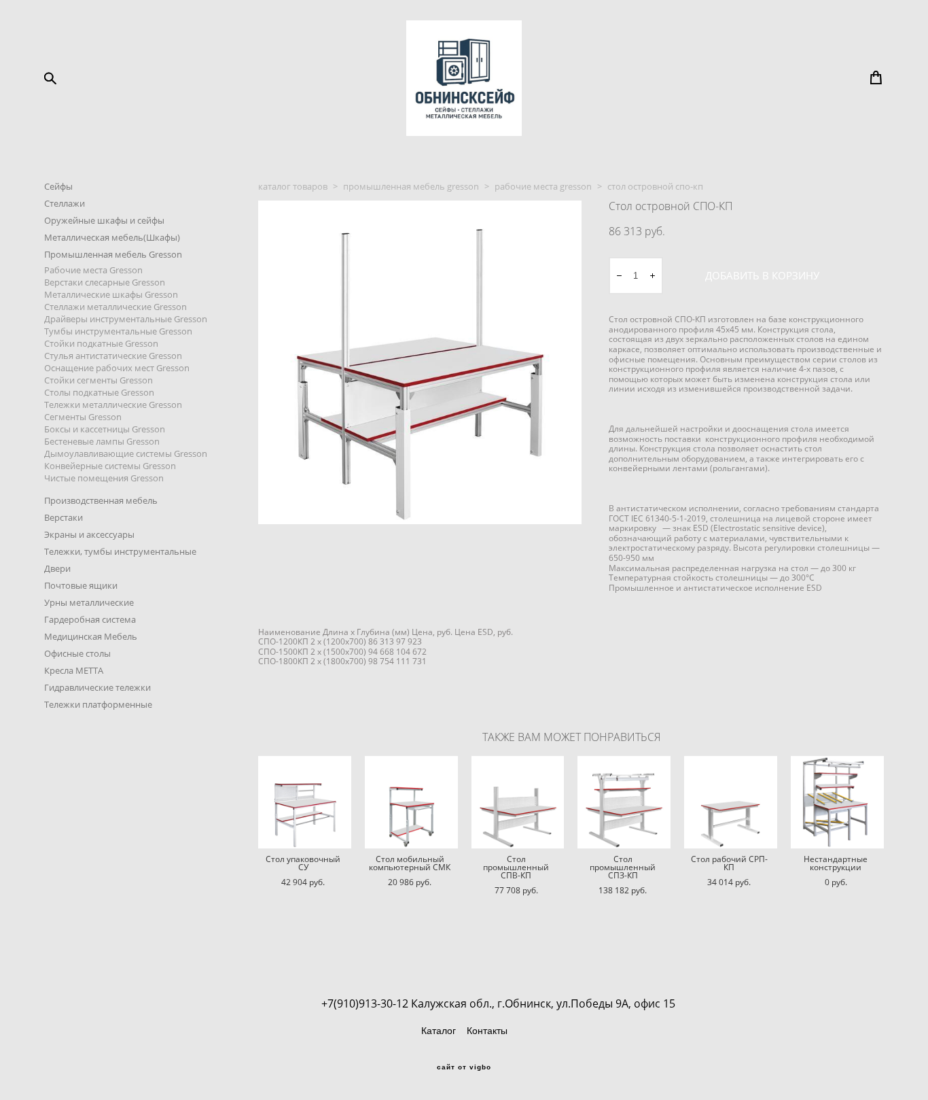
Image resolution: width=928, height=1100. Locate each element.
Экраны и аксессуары (89, 534)
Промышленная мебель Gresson (113, 254)
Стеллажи (64, 203)
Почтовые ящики (81, 585)
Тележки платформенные (98, 704)
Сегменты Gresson (83, 417)
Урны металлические (89, 602)
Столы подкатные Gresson (99, 392)
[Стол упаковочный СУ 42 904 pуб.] (304, 802)
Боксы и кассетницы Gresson (104, 429)
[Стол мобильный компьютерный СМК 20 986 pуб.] (411, 802)
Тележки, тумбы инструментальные (120, 551)
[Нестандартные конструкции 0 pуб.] (837, 802)
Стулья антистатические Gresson (113, 355)
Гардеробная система (90, 619)
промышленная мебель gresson (411, 186)
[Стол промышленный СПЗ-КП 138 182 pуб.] (624, 802)
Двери (57, 568)
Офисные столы (77, 653)
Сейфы (58, 186)
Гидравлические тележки (97, 687)
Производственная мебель (101, 500)
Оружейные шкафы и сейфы (104, 220)
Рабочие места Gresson (93, 270)
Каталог (438, 1030)
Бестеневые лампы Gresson (102, 441)
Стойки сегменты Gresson (98, 380)
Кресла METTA (73, 670)
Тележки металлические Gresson (113, 404)
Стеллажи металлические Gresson (115, 306)
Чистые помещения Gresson (104, 478)
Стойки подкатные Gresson (101, 343)
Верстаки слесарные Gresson (104, 282)
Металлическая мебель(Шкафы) (112, 237)
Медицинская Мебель (90, 636)
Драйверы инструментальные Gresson (125, 319)
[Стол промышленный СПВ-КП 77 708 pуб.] (518, 802)
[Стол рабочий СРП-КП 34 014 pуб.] (730, 802)
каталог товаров (292, 186)
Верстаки (63, 517)
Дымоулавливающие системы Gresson (125, 453)
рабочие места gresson (543, 186)
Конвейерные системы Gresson (110, 466)
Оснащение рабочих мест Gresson (117, 368)
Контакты (487, 1030)
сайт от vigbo (464, 1067)
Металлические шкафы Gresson (111, 294)
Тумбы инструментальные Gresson (118, 331)
